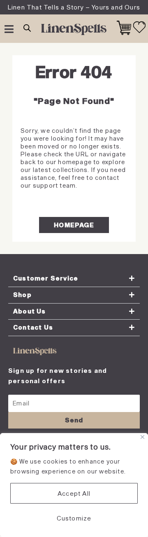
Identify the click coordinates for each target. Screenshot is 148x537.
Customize (74, 518)
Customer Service (45, 278)
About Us (29, 311)
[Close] (142, 437)
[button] (74, 279)
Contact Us (33, 327)
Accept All (74, 493)
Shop (22, 294)
